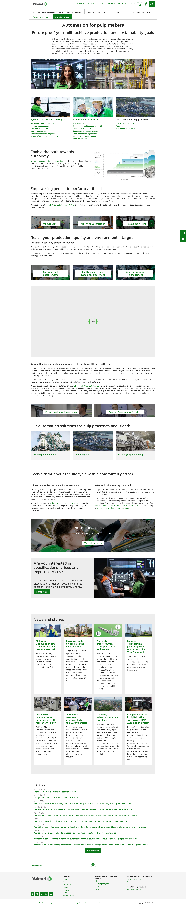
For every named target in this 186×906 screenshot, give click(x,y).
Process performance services (85, 136)
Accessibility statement (78, 903)
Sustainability (67, 884)
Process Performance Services (125, 412)
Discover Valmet (68, 895)
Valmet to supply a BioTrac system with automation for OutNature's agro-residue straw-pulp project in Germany (85, 839)
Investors (66, 890)
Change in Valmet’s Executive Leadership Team (55, 792)
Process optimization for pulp (42, 134)
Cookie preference (105, 903)
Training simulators (135, 223)
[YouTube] (51, 894)
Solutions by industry (134, 889)
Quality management (39, 131)
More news (93, 850)
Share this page (36, 865)
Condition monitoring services (85, 134)
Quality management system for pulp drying (93, 273)
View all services (93, 543)
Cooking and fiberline (124, 123)
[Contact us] (183, 233)
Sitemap (45, 903)
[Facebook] (32, 894)
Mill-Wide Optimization (93, 223)
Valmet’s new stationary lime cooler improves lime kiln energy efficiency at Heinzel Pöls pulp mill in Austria (82, 809)
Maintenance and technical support (87, 126)
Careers (65, 882)
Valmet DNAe (50, 223)
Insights (65, 887)
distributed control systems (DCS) (125, 505)
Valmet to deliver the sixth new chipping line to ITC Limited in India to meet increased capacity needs (79, 821)
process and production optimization (112, 508)
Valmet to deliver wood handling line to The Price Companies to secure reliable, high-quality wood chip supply (84, 803)
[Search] (152, 4)
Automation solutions (134, 879)
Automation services (84, 119)
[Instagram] (37, 894)
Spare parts (77, 123)
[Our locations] (183, 239)
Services (97, 892)
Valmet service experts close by (64, 503)
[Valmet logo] (40, 4)
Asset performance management (135, 273)
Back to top (93, 867)
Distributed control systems (41, 123)
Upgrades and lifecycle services (85, 131)
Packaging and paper (102, 884)
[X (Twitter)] (42, 894)
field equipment (101, 505)
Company (66, 879)
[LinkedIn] (46, 894)
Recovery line (121, 126)
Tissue (97, 886)
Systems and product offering (47, 119)
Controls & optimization (40, 126)
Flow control (131, 882)
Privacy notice (92, 903)
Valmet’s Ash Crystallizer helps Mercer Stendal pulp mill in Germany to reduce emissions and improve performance (85, 815)
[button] (41, 17)
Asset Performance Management (44, 136)
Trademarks (64, 903)
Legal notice (54, 903)
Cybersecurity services (82, 128)
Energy (97, 889)
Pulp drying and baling (124, 128)
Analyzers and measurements (42, 128)
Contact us (41, 591)
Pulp (96, 881)
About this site (36, 903)
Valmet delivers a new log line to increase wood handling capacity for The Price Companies (75, 833)
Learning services (80, 139)
